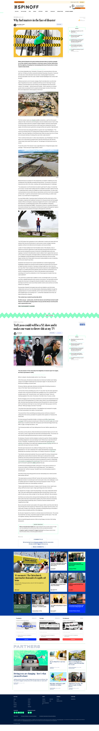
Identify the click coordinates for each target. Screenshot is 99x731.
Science (15, 706)
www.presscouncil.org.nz (27, 720)
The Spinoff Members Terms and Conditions (28, 716)
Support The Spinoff (19, 2)
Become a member (69, 11)
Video (15, 698)
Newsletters (60, 11)
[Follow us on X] (17, 713)
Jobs (50, 700)
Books (34, 11)
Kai (14, 700)
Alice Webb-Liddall (21, 24)
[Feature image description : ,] (31, 660)
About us (43, 700)
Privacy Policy (16, 716)
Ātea (30, 11)
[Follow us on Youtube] (19, 713)
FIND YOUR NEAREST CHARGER (26, 306)
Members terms (59, 700)
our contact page (60, 719)
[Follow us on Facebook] (15, 713)
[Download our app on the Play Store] (31, 713)
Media (29, 704)
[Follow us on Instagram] (21, 713)
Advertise (51, 698)
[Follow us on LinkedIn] (23, 713)
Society (29, 698)
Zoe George (19, 332)
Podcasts (53, 11)
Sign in (82, 2)
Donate (58, 698)
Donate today (78, 8)
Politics (16, 11)
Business (29, 706)
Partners (16, 17)
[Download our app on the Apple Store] (29, 713)
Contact (43, 698)
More (46, 11)
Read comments (38, 546)
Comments (59, 332)
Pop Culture (23, 11)
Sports (15, 322)
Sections (40, 11)
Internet (15, 702)
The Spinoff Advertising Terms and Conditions (47, 716)
